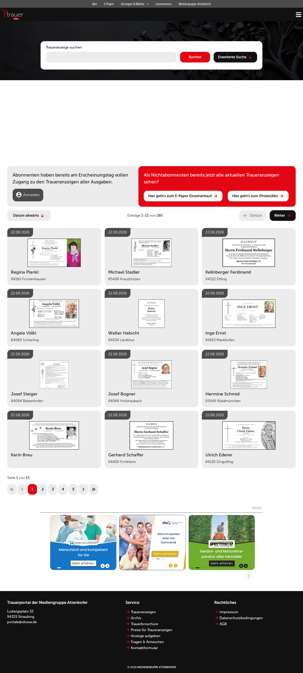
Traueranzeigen (143, 612)
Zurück (256, 215)
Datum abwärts (26, 215)
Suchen (195, 57)
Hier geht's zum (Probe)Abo (255, 196)
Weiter (279, 215)
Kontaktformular (144, 648)
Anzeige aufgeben (145, 636)
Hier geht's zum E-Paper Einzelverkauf (180, 196)
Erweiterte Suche (232, 57)
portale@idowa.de (22, 622)
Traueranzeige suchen (64, 47)
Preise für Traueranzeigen (151, 630)
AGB (223, 624)
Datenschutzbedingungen (241, 618)
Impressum (229, 612)
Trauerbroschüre (144, 624)
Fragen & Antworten (147, 642)
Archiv (136, 618)
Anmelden (31, 195)
